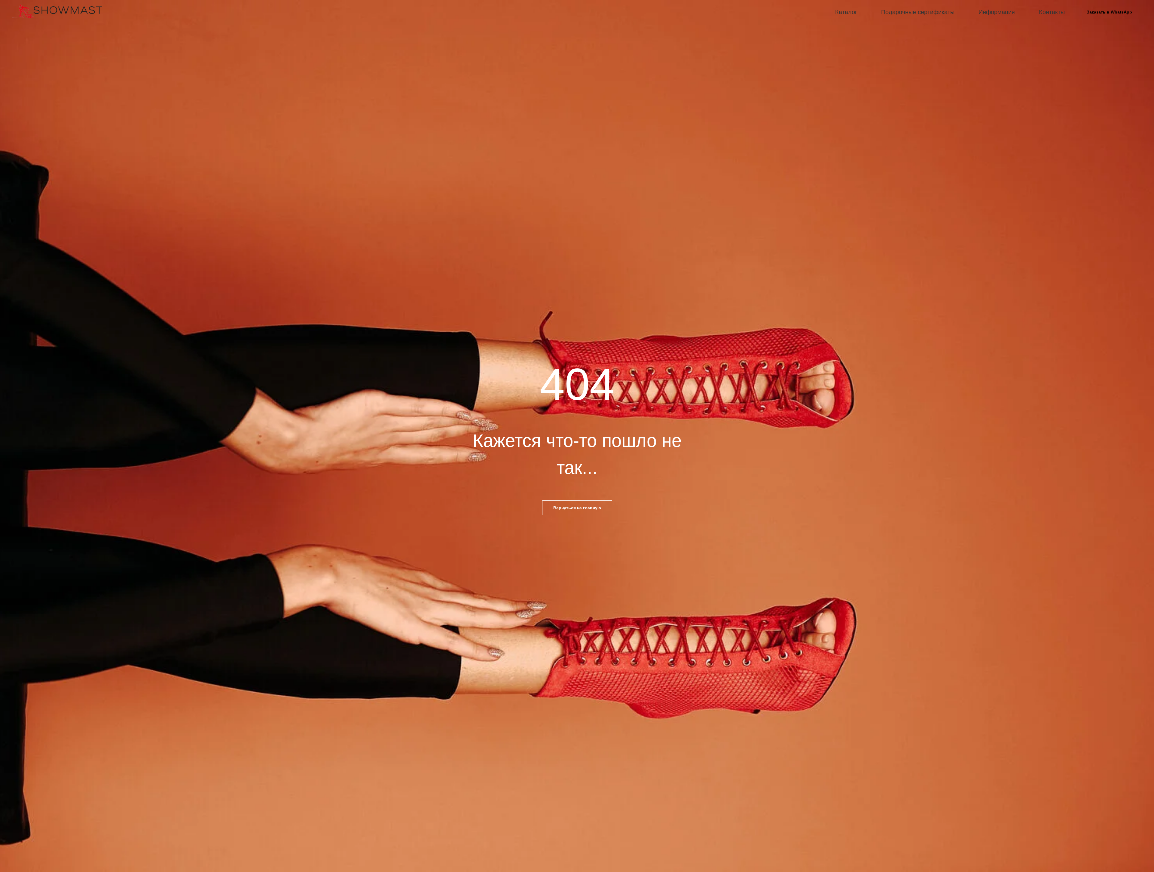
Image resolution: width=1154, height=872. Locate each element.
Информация (996, 12)
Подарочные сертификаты (917, 12)
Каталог (846, 12)
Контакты (1052, 12)
